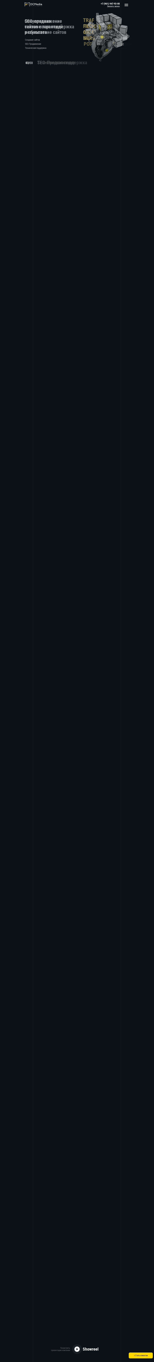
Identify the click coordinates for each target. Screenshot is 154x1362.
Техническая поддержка (35, 48)
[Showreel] (77, 1349)
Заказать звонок (113, 6)
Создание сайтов (32, 40)
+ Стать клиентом (141, 1355)
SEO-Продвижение (33, 44)
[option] (77, 686)
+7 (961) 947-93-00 (110, 3)
